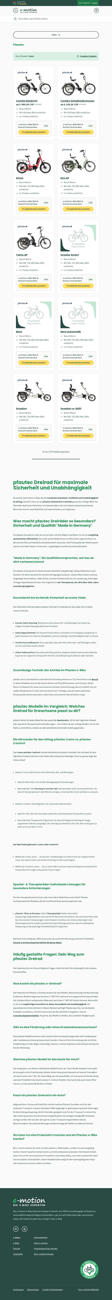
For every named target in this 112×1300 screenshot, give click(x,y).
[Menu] (16, 10)
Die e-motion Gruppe (44, 1254)
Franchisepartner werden (46, 1248)
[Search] (15, 19)
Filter (54, 34)
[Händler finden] (96, 10)
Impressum (18, 1289)
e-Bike (16, 1243)
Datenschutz (33, 1289)
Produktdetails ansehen (33, 132)
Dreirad (16, 1248)
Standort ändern (88, 56)
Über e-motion (41, 1243)
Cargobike (18, 1254)
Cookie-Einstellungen (52, 1289)
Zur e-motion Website (88, 1289)
